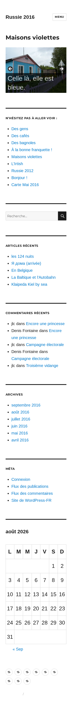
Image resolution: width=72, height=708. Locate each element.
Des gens (19, 129)
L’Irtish (17, 164)
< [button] (11, 69)
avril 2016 (20, 440)
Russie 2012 (22, 171)
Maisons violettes (26, 157)
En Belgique (22, 270)
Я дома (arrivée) (26, 263)
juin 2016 (19, 426)
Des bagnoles (23, 143)
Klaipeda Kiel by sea (29, 284)
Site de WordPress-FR (31, 500)
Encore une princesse (45, 323)
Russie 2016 (20, 17)
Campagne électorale (45, 344)
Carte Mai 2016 (25, 184)
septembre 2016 (25, 405)
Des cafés (20, 136)
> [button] (61, 69)
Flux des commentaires (32, 493)
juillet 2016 (20, 419)
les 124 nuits (22, 256)
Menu (59, 16)
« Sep (18, 649)
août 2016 (20, 412)
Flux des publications (29, 486)
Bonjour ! (19, 178)
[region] (36, 70)
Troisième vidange (42, 365)
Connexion (20, 479)
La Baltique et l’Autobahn (33, 277)
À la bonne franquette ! (31, 150)
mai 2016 (19, 433)
